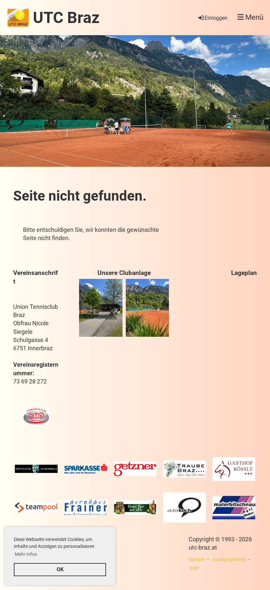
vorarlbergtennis (228, 559)
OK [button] (60, 569)
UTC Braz (66, 17)
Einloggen (216, 18)
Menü (253, 17)
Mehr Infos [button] (26, 554)
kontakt (196, 559)
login (195, 568)
